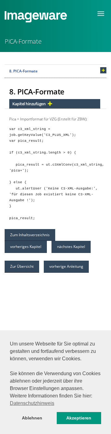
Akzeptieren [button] (78, 417)
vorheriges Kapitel (25, 246)
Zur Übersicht (22, 266)
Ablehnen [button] (32, 417)
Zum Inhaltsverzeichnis (30, 234)
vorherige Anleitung (66, 266)
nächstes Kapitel (71, 246)
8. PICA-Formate (23, 71)
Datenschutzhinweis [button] (32, 403)
